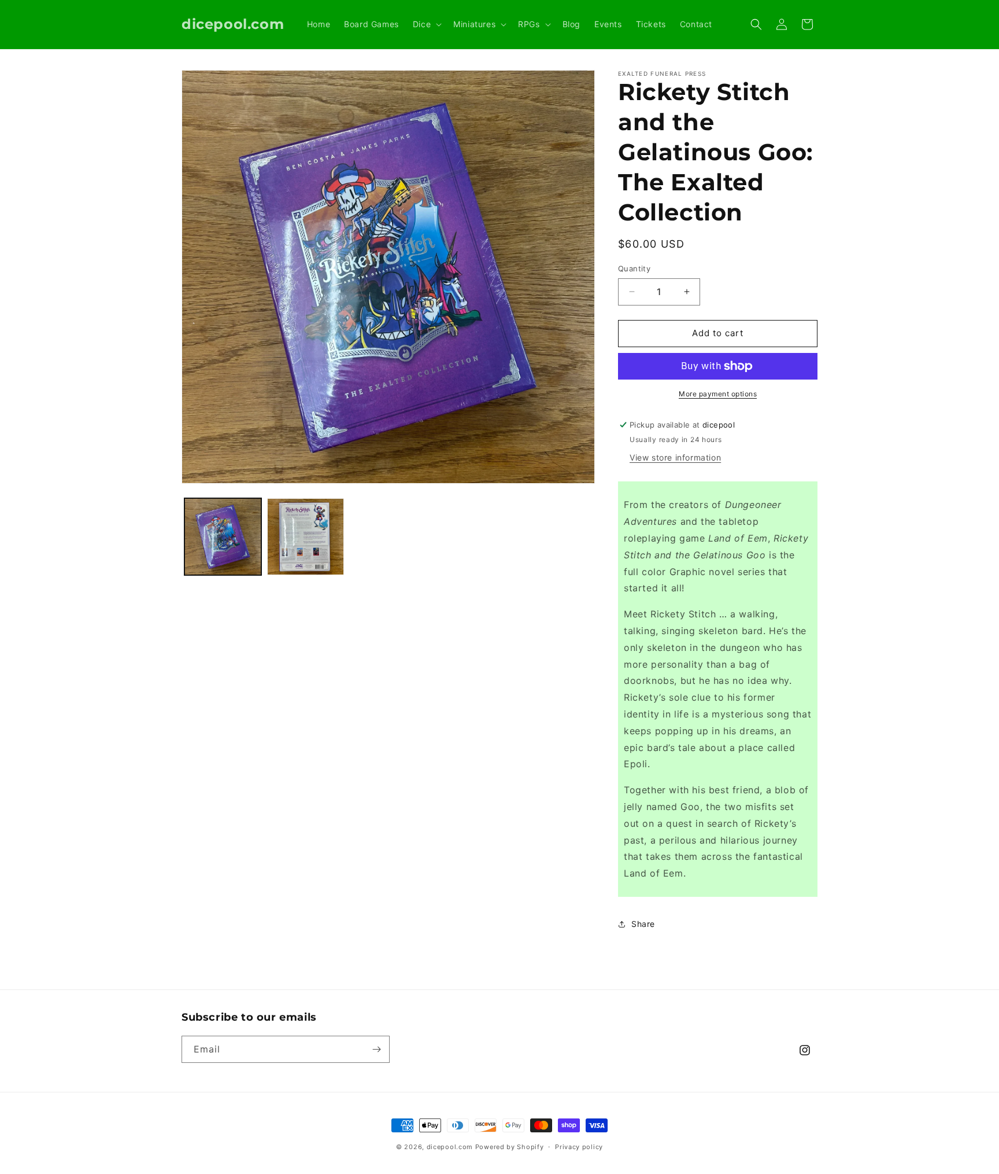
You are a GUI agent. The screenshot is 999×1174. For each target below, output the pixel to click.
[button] (426, 24)
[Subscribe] (376, 1049)
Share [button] (643, 924)
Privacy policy (579, 1147)
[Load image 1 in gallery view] (222, 536)
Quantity (634, 268)
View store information (675, 457)
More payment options (718, 393)
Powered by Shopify (509, 1147)
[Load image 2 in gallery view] (305, 536)
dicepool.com (450, 1147)
